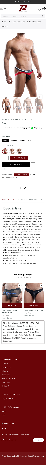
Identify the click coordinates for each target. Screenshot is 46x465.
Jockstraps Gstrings (10, 258)
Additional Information (30, 199)
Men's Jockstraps (10, 329)
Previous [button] (5, 66)
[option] (23, 65)
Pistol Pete (5, 315)
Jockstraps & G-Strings (28, 329)
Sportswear (33, 255)
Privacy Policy (6, 375)
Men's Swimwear (11, 407)
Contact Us (6, 386)
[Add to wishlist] (33, 164)
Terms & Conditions (8, 378)
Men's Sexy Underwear (16, 22)
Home (4, 22)
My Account (6, 382)
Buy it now (16, 165)
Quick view (19, 285)
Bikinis (4, 411)
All (18, 323)
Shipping (5, 371)
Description (8, 199)
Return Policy (6, 367)
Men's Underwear (12, 395)
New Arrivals (29, 332)
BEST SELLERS (27, 323)
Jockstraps (25, 255)
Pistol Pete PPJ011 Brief (34, 310)
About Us (5, 364)
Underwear (16, 255)
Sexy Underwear (7, 398)
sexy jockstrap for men (11, 216)
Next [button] (37, 66)
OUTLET (16, 338)
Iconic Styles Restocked (27, 326)
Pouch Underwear (28, 338)
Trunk (3, 415)
